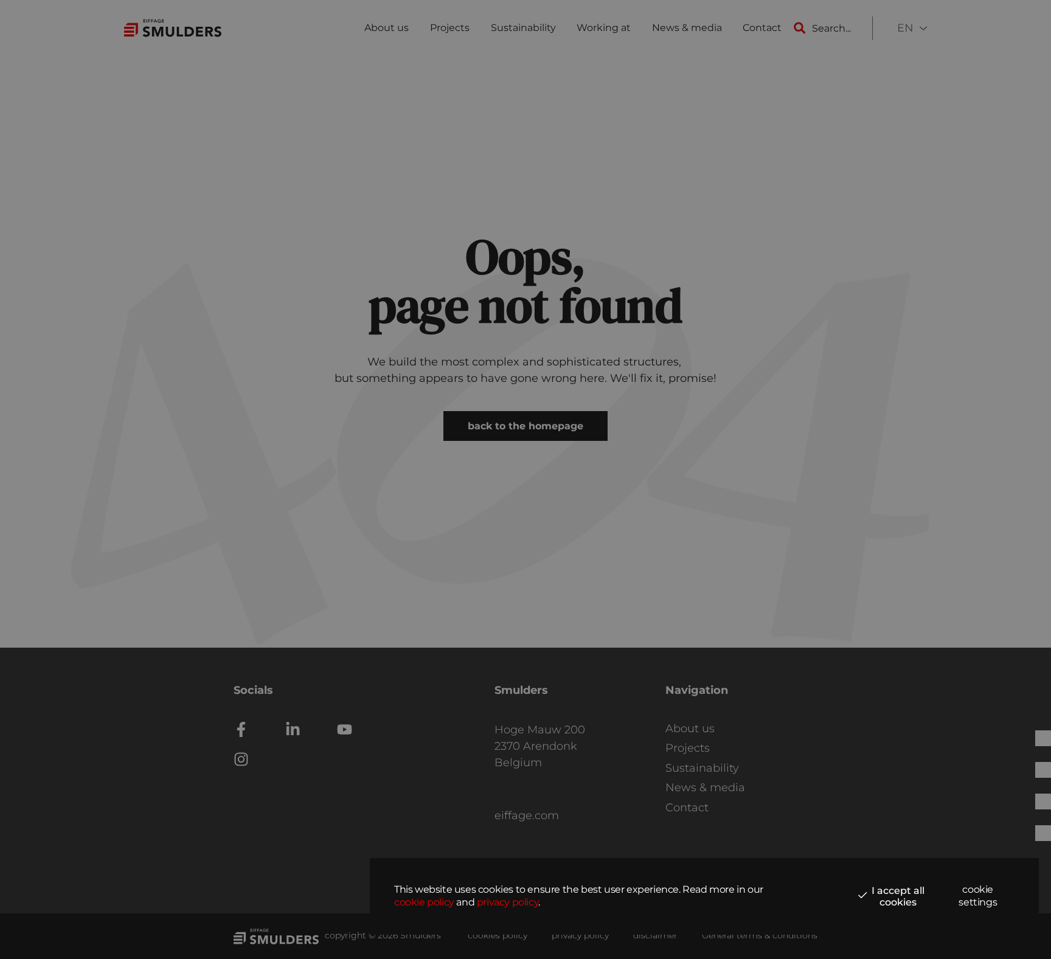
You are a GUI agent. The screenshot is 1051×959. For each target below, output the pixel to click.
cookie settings (978, 896)
